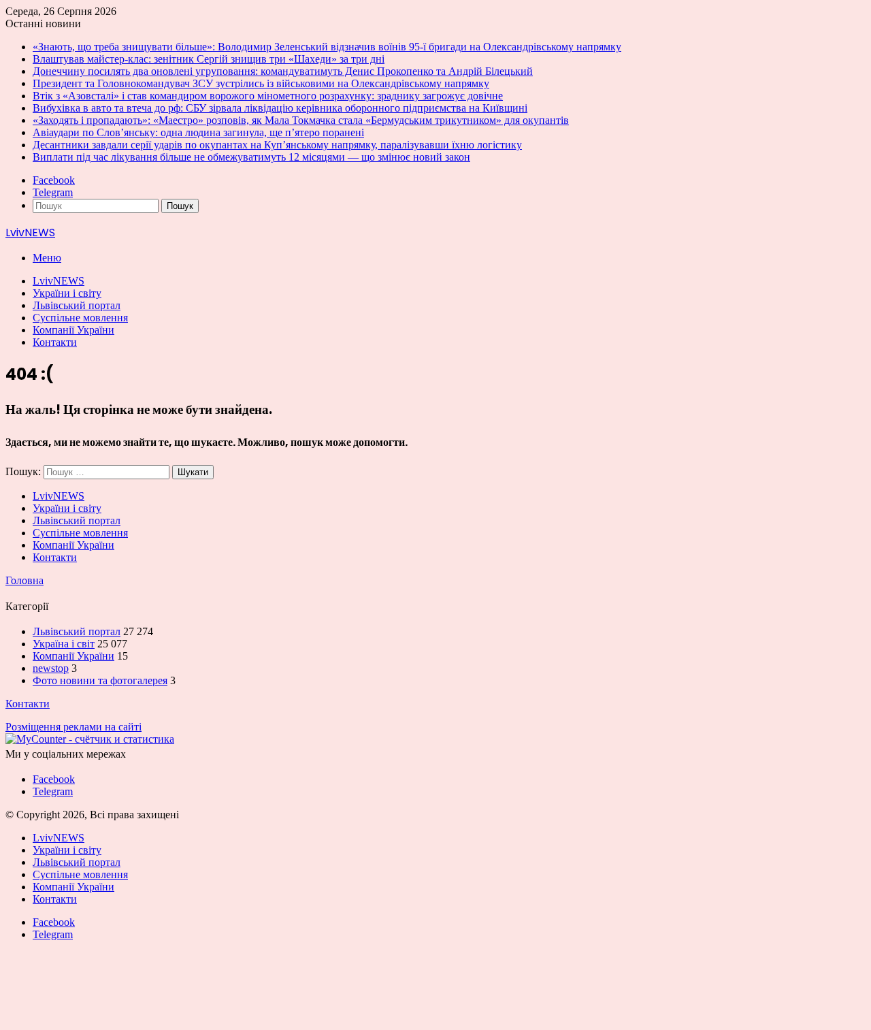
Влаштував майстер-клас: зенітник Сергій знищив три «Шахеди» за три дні (208, 59)
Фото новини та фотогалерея (100, 680)
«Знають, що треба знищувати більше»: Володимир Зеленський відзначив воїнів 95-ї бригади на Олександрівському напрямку (327, 46)
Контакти (55, 342)
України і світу (67, 293)
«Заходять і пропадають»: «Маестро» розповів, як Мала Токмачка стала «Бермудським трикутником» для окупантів (301, 120)
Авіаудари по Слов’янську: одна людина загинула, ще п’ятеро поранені (198, 132)
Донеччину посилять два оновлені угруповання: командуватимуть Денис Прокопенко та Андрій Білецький (283, 71)
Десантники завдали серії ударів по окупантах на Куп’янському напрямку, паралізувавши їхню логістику (277, 144)
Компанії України (73, 330)
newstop (51, 668)
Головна (24, 580)
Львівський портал (76, 305)
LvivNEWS (58, 281)
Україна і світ (64, 643)
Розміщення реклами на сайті (73, 727)
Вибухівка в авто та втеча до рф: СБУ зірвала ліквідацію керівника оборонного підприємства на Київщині (280, 108)
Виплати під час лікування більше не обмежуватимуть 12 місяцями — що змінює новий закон (251, 157)
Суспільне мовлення (80, 317)
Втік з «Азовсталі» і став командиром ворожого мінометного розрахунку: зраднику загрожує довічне (268, 95)
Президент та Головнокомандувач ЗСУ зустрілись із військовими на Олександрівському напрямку (261, 83)
